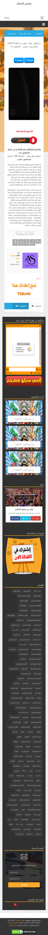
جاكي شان (12, 800)
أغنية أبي (23, 659)
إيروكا (39, 698)
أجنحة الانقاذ (37, 630)
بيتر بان (11, 776)
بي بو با (30, 776)
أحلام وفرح (37, 635)
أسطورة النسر (23, 654)
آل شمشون (26, 591)
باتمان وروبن (30, 761)
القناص (27, 747)
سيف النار (19, 815)
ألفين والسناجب (26, 674)
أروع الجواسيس (23, 649)
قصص (38, 824)
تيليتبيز (19, 790)
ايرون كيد (38, 756)
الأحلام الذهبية (36, 717)
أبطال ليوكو (11, 615)
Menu (6, 18)
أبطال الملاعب (23, 610)
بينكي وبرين (16, 781)
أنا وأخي (16, 683)
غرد (39, 241)
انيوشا (16, 751)
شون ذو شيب (36, 819)
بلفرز (30, 771)
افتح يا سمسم (14, 703)
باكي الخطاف (37, 766)
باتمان (39, 761)
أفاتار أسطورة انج (35, 664)
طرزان (16, 819)
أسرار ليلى (12, 649)
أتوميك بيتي (26, 625)
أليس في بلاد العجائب (34, 678)
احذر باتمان (25, 703)
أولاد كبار (38, 693)
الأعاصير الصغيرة (36, 722)
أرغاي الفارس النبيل (35, 644)
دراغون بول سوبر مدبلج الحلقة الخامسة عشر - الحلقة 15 (24, 44)
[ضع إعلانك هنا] (24, 286)
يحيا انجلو (29, 834)
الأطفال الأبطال (14, 717)
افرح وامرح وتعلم (35, 708)
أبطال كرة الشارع (23, 615)
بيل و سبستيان (28, 781)
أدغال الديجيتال (24, 640)
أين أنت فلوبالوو (27, 693)
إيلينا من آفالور (29, 698)
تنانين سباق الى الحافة (34, 785)
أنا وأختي (25, 683)
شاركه (32, 243)
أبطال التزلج (37, 596)
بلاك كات (38, 771)
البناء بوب (30, 732)
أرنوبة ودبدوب (36, 649)
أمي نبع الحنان (36, 683)
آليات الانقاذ (16, 591)
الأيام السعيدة (13, 727)
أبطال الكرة (23, 606)
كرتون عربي (19, 824)
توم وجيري (27, 790)
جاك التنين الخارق (24, 800)
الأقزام (26, 722)
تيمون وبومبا (37, 795)
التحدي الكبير (37, 737)
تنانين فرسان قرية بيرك (17, 785)
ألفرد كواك (37, 674)
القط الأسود (37, 747)
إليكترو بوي (15, 693)
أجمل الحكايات (15, 625)
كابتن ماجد (29, 824)
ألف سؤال (24, 669)
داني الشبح (37, 805)
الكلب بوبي (18, 747)
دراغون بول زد (25, 805)
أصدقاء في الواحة (35, 659)
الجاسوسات (37, 742)
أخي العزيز (16, 635)
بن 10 (24, 771)
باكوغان (12, 761)
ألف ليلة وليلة (14, 669)
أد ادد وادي (37, 640)
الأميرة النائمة (37, 727)
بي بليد (38, 776)
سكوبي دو (14, 810)
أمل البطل (21, 678)
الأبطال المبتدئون (21, 708)
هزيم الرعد (26, 829)
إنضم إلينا (25, 497)
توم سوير (38, 790)
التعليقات (37, 306)
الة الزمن (15, 732)
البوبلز (22, 732)
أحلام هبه (15, 630)
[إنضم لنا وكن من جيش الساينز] (24, 294)
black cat (37, 591)
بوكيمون (16, 771)
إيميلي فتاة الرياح (17, 698)
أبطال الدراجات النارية (24, 596)
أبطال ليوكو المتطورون (34, 620)
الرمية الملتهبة (25, 742)
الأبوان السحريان (36, 712)
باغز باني (20, 761)
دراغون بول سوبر (30, 232)
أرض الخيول (12, 640)
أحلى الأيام (26, 635)
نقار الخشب (37, 829)
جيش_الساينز (24, 3)
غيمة (9, 819)
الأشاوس (25, 717)
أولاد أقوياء (14, 688)
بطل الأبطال (16, 766)
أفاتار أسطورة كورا (21, 664)
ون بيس (38, 834)
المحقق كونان (36, 751)
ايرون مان (28, 756)
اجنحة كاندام (36, 703)
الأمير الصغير (16, 722)
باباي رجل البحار (18, 756)
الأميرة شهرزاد (25, 727)
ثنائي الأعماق (37, 800)
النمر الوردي (25, 751)
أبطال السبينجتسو (35, 606)
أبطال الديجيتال (36, 601)
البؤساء (38, 732)
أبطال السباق (24, 601)
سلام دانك (37, 815)
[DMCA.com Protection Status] (24, 932)
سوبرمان (27, 815)
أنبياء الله (38, 688)
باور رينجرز (26, 766)
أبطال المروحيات (36, 610)
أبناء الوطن (20, 620)
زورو (23, 810)
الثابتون (19, 737)
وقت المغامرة (16, 829)
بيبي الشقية (20, 776)
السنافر (16, 742)
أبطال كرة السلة (36, 615)
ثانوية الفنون (25, 795)
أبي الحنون (37, 625)
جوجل (37, 518)
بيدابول (38, 781)
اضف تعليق (18, 232)
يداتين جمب (19, 834)
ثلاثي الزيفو (15, 795)
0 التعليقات (22, 306)
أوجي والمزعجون (26, 688)
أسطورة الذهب (36, 654)
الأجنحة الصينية (23, 712)
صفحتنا (16, 518)
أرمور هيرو (22, 644)
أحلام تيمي (25, 630)
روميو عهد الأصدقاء (34, 810)
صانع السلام (24, 819)
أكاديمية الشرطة (35, 669)
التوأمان (27, 737)
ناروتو (11, 824)
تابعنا (26, 518)
